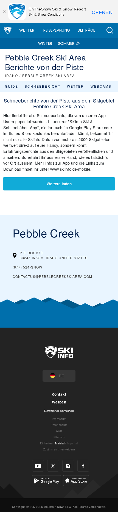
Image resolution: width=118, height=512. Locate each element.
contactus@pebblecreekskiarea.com (52, 276)
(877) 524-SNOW (27, 267)
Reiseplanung (56, 30)
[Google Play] (46, 480)
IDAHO (11, 75)
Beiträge (86, 30)
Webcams (101, 86)
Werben (59, 402)
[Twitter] (53, 466)
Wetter (27, 30)
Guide (11, 86)
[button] (110, 30)
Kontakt (59, 394)
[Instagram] (68, 466)
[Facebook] (83, 466)
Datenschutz (59, 425)
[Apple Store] (76, 480)
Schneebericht (42, 86)
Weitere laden (59, 183)
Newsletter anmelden (59, 410)
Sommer (66, 43)
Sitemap (59, 437)
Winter (45, 43)
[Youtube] (38, 466)
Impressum (59, 419)
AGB (59, 431)
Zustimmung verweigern (59, 449)
